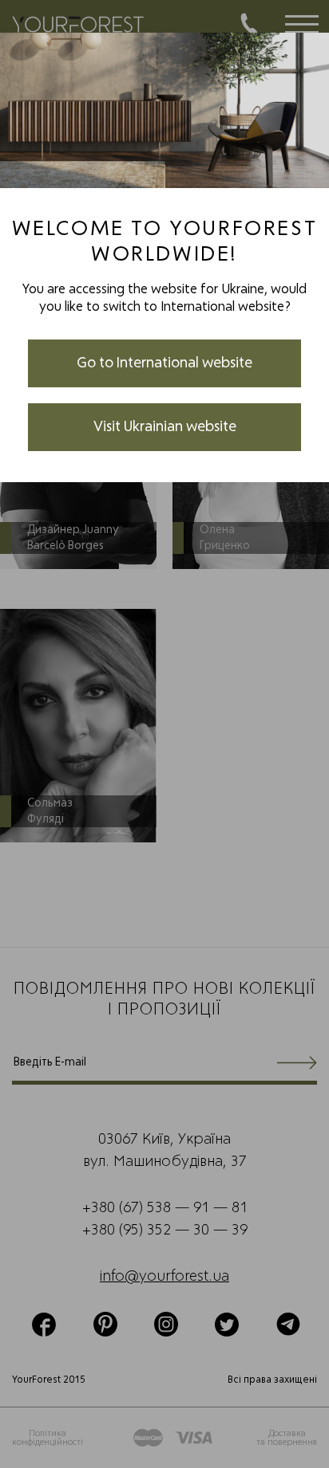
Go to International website (164, 363)
